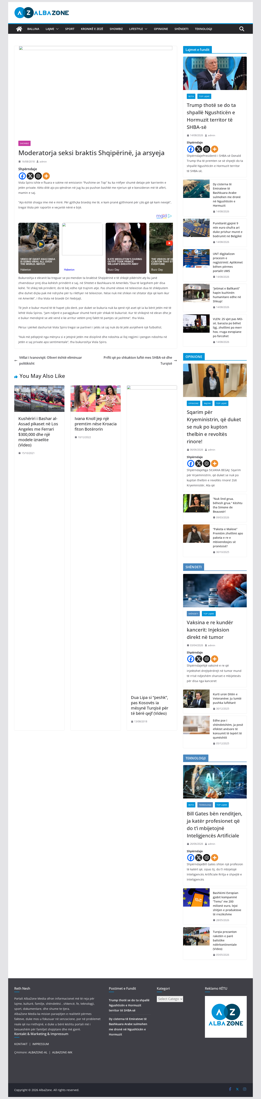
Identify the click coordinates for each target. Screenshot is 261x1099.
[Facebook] (22, 176)
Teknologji (203, 29)
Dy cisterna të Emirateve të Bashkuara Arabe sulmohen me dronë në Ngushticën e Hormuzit (227, 194)
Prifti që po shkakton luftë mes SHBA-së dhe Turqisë (138, 360)
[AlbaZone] (19, 29)
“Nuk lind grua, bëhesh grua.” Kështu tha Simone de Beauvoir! (227, 505)
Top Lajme (204, 96)
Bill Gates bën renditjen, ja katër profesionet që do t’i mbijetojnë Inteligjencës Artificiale (214, 824)
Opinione (161, 29)
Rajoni (207, 403)
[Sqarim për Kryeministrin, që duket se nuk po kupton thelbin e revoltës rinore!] (215, 380)
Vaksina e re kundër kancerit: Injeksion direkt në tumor (210, 629)
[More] (46, 176)
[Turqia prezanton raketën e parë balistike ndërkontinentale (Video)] (196, 943)
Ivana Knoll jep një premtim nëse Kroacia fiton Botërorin (96, 424)
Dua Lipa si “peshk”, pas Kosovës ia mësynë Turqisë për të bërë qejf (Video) (149, 705)
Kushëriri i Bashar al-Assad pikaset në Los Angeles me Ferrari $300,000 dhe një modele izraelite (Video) (38, 432)
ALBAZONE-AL (37, 1052)
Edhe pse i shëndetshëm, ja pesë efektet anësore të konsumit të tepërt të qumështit (228, 728)
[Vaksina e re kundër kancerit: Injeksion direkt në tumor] (215, 590)
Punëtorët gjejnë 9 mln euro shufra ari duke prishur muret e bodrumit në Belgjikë (227, 229)
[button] (56, 29)
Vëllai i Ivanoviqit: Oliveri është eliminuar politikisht (50, 360)
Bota (191, 96)
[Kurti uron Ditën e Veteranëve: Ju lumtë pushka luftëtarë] (196, 701)
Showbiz (116, 29)
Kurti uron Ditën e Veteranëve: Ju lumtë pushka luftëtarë (227, 698)
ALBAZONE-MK (62, 1052)
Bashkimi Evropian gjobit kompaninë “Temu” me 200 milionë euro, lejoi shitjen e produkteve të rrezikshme (227, 903)
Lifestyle (136, 29)
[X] (30, 176)
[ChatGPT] (38, 176)
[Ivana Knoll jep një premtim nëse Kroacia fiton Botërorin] (96, 388)
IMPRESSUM (40, 1044)
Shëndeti (181, 29)
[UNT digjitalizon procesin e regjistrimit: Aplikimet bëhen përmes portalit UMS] (196, 265)
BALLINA (33, 29)
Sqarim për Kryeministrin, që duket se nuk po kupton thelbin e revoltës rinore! (214, 427)
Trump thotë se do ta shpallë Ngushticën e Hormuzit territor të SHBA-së (211, 116)
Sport (69, 29)
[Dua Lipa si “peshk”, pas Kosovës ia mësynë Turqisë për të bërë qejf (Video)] (152, 388)
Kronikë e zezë (92, 29)
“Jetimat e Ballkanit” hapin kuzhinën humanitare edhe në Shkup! (227, 294)
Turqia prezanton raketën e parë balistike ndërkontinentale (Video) (225, 940)
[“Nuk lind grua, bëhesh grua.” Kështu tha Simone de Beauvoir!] (196, 508)
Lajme (50, 29)
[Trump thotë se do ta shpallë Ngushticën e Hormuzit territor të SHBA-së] (215, 73)
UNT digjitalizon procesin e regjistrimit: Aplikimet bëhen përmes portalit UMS (228, 262)
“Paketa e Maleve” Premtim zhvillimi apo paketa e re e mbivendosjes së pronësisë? (228, 537)
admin (43, 161)
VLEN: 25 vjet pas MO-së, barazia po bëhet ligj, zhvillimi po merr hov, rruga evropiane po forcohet (228, 327)
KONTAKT (21, 1044)
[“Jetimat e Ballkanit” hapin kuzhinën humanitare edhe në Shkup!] (196, 298)
